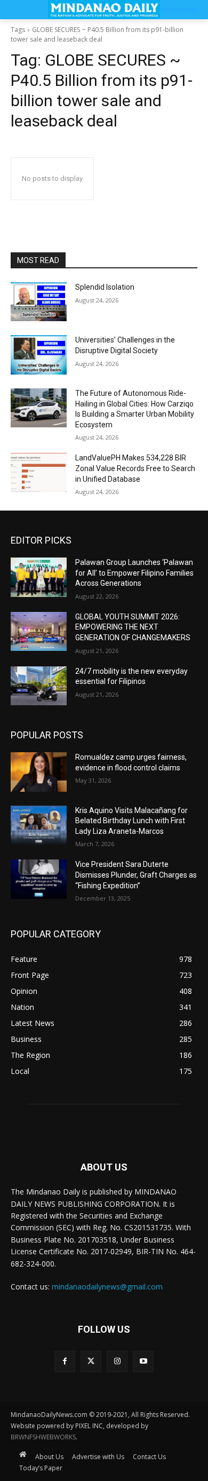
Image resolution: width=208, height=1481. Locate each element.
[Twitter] (91, 1361)
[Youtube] (143, 1361)
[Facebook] (64, 1361)
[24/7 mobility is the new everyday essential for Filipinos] (39, 686)
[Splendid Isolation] (39, 302)
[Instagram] (117, 1361)
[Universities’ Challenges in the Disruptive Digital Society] (39, 355)
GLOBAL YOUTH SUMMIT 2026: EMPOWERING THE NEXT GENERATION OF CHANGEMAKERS (132, 627)
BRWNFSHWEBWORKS (43, 1437)
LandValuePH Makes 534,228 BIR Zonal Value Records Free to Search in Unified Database (135, 468)
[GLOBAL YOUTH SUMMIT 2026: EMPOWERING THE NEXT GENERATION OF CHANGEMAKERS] (39, 631)
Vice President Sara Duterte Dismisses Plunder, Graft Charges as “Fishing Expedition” (136, 874)
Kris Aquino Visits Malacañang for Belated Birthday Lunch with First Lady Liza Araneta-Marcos (131, 820)
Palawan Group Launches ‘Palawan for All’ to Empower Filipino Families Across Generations (134, 572)
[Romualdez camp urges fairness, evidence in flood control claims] (39, 772)
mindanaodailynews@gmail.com (107, 1286)
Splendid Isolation (104, 287)
